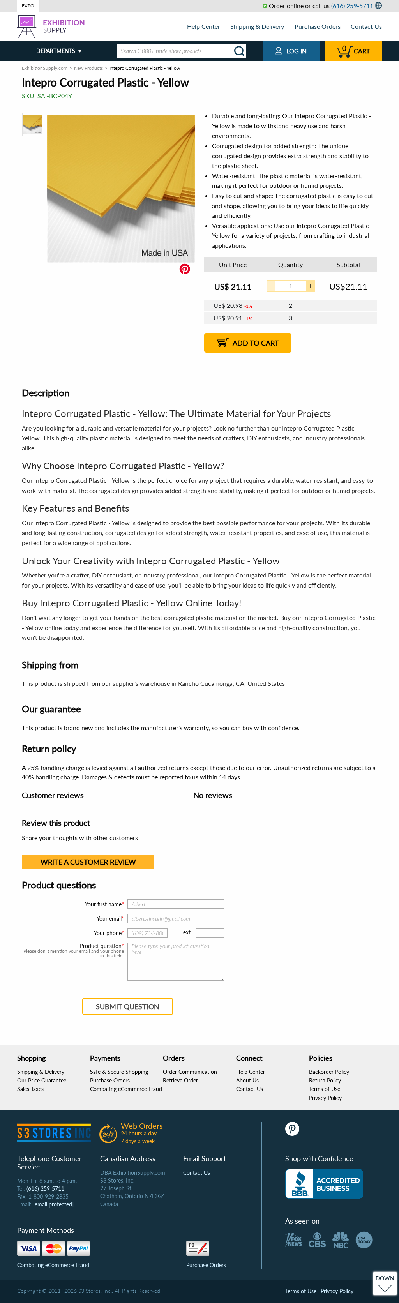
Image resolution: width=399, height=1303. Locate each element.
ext (187, 932)
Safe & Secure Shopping (119, 1071)
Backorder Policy (329, 1071)
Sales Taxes (30, 1089)
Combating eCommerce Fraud (126, 1089)
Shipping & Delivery (257, 26)
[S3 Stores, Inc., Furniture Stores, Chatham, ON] (324, 1184)
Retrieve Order (180, 1080)
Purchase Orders (318, 26)
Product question (101, 946)
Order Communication (190, 1071)
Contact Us (366, 26)
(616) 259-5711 (352, 5)
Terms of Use (324, 1089)
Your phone (108, 933)
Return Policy (325, 1080)
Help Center (203, 26)
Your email (109, 918)
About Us (247, 1080)
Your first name (103, 904)
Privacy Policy (325, 1098)
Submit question (127, 1006)
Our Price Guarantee (41, 1080)
